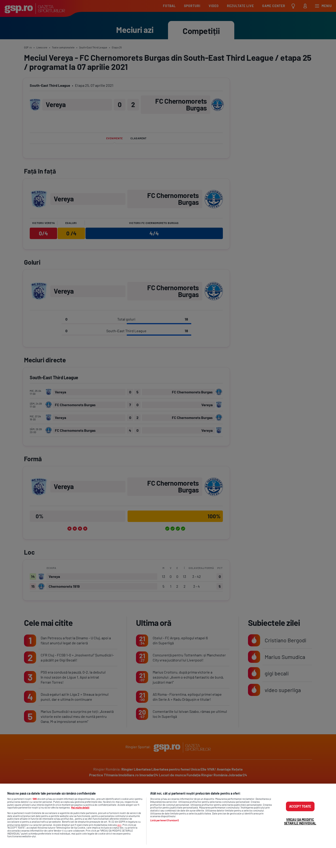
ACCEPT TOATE (300, 806)
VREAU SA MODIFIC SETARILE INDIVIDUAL (300, 821)
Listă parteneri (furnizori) (164, 820)
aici (119, 824)
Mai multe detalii (80, 807)
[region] (168, 816)
